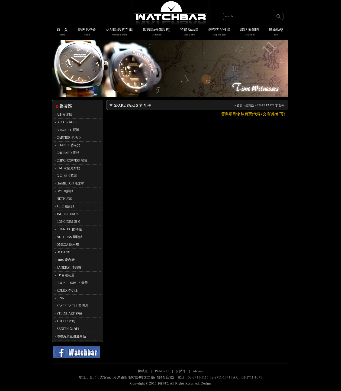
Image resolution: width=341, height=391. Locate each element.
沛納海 (181, 371)
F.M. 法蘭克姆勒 (68, 168)
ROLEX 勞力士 (67, 290)
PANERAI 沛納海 (69, 267)
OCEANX (63, 252)
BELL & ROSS (67, 122)
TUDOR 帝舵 (66, 321)
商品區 (119, 32)
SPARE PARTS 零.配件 (73, 306)
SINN (60, 298)
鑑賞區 (156, 32)
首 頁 (62, 32)
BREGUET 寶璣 (68, 130)
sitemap (198, 371)
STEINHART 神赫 (69, 313)
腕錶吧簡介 (86, 32)
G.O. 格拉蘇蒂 (67, 176)
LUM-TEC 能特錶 (69, 229)
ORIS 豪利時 (66, 260)
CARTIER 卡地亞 (69, 137)
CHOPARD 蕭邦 (68, 153)
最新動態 (276, 32)
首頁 (239, 105)
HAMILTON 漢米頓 (70, 183)
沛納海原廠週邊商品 (71, 336)
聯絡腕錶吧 (249, 32)
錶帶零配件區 (219, 32)
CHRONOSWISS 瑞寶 (72, 160)
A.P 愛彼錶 (64, 114)
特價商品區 (189, 32)
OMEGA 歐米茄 (68, 244)
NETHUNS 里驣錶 (70, 237)
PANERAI (162, 371)
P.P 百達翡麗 (65, 275)
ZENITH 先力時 (68, 329)
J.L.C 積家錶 (65, 206)
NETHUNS (64, 198)
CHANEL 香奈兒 (68, 145)
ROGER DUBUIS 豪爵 (72, 283)
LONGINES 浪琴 (68, 221)
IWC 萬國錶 (65, 191)
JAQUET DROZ (68, 214)
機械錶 (143, 371)
